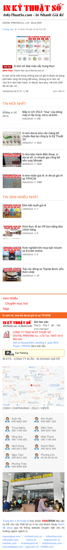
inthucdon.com (11, 539)
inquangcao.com (12, 536)
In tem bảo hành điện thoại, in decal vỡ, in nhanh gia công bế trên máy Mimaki (41, 157)
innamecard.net (29, 543)
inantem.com (10, 543)
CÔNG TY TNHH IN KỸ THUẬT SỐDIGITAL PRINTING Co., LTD (32, 333)
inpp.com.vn (32, 546)
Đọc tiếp (58, 91)
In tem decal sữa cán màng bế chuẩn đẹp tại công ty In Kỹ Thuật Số (42, 136)
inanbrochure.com (52, 543)
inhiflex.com (47, 546)
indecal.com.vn (52, 539)
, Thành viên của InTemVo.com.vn (23, 70)
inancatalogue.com (13, 546)
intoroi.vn (31, 539)
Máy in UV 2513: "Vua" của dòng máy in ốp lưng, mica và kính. (42, 113)
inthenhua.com (54, 536)
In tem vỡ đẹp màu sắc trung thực (34, 66)
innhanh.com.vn (33, 536)
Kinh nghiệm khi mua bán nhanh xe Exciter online (42, 249)
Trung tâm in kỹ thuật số (16, 520)
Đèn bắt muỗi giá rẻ (34, 205)
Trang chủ (8, 29)
